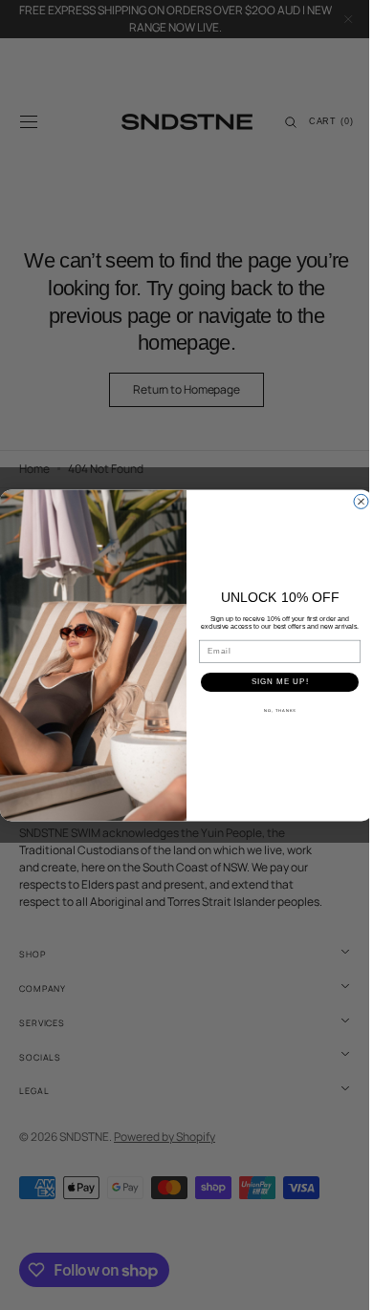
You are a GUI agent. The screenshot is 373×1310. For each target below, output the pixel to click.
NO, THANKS (272, 710)
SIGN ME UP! (272, 681)
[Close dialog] (354, 501)
